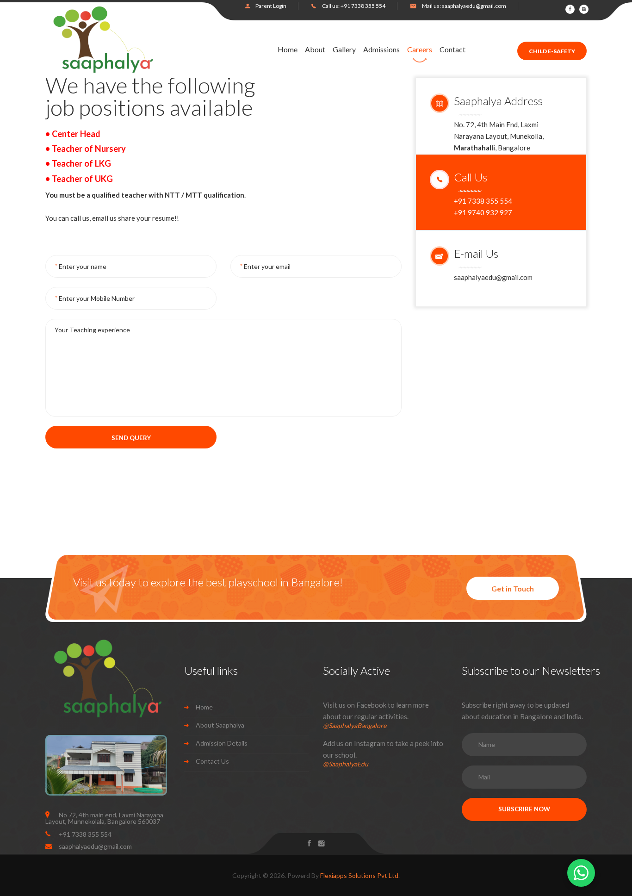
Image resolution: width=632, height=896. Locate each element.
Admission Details (222, 743)
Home (287, 50)
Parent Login (270, 5)
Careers (419, 50)
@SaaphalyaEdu (345, 764)
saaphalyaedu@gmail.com (474, 5)
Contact (452, 50)
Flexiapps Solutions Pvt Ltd (359, 875)
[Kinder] (103, 39)
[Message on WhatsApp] (581, 873)
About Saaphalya (220, 725)
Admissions (381, 50)
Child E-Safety (552, 51)
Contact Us (212, 761)
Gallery (344, 50)
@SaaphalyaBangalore (354, 725)
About (315, 50)
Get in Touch (512, 588)
